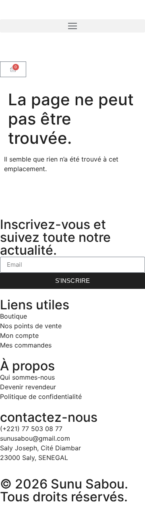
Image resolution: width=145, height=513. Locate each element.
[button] (72, 26)
